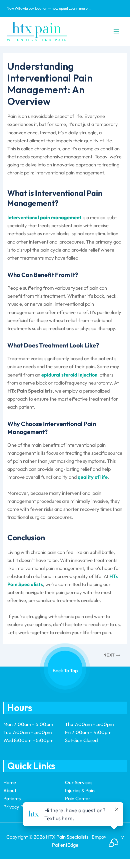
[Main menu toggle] (116, 31)
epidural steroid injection (69, 375)
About (9, 790)
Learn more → (80, 8)
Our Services (78, 782)
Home (9, 782)
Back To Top (65, 670)
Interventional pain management (44, 217)
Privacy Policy (18, 807)
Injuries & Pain (80, 790)
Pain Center (77, 798)
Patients (12, 798)
